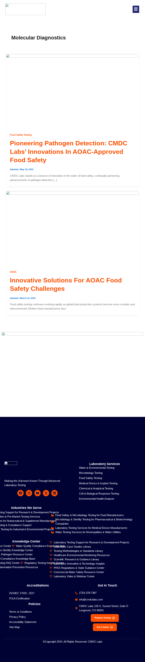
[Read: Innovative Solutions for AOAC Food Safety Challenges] (72, 228)
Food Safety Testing (21, 135)
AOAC (13, 272)
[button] (136, 9)
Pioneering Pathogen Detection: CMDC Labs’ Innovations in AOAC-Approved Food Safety (68, 152)
